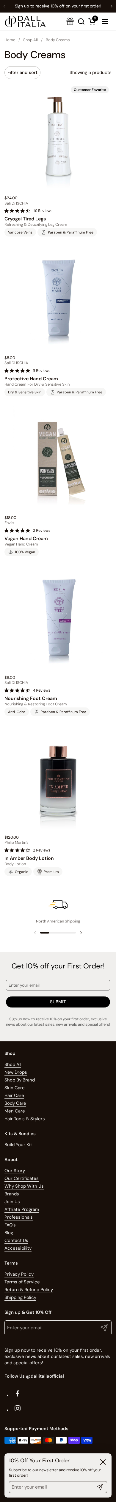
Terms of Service (22, 1282)
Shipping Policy (20, 1297)
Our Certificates (21, 1178)
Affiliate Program (21, 1209)
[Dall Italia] (25, 21)
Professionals (18, 1217)
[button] (92, 21)
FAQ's (10, 1225)
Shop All (12, 1064)
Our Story (14, 1171)
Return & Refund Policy (28, 1290)
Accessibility (18, 1248)
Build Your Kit (18, 1145)
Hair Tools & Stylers (24, 1119)
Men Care (14, 1111)
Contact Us (16, 1240)
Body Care (15, 1103)
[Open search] (81, 21)
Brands (11, 1194)
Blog (8, 1233)
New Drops (15, 1072)
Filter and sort (22, 72)
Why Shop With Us (24, 1186)
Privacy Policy (19, 1274)
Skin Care (14, 1088)
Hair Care (14, 1095)
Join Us (12, 1202)
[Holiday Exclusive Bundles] (70, 21)
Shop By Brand (19, 1080)
